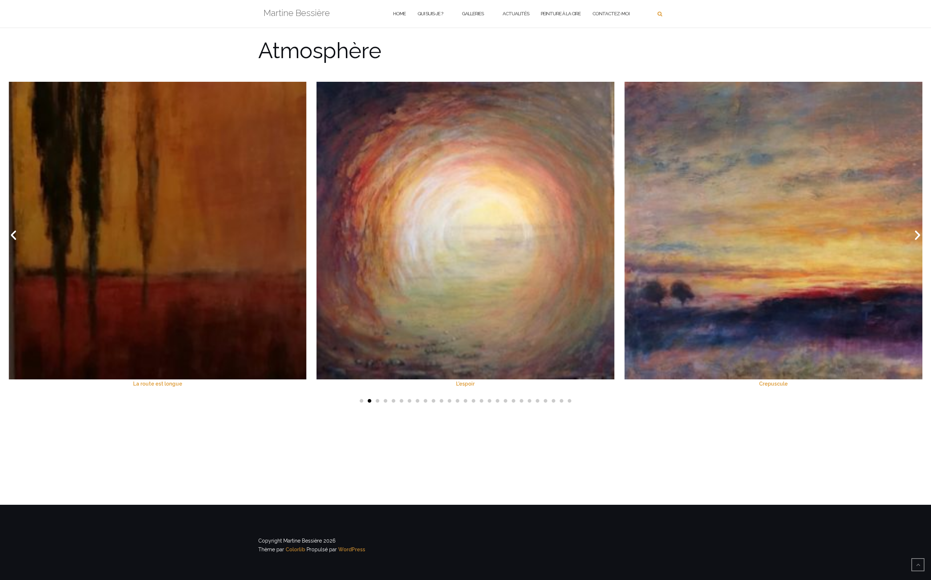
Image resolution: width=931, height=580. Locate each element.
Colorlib (295, 549)
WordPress (351, 549)
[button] (13, 235)
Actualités (516, 13)
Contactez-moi (611, 13)
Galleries (473, 13)
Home (399, 13)
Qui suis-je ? (430, 13)
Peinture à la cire (561, 13)
